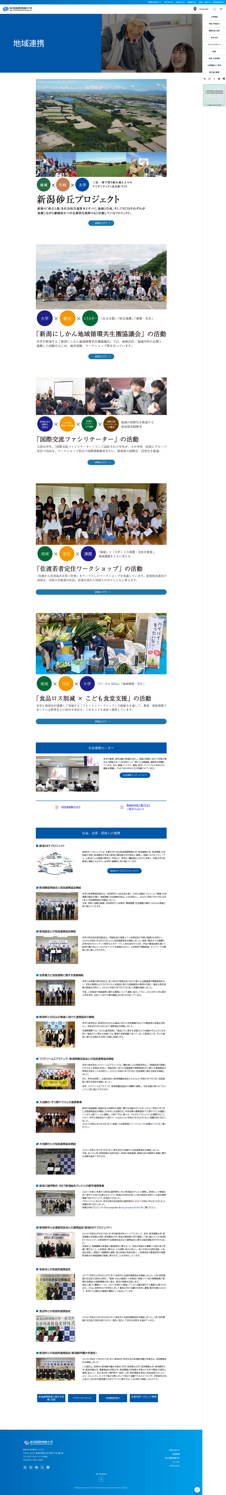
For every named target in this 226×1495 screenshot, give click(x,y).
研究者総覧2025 (70, 807)
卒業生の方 (180, 2)
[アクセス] (195, 9)
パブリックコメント (82, 1398)
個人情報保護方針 (172, 1458)
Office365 (174, 1466)
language (203, 9)
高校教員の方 (218, 2)
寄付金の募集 (214, 72)
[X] (204, 79)
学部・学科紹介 (214, 24)
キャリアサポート (214, 44)
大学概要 (214, 17)
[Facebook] (214, 79)
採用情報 (176, 1454)
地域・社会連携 (214, 58)
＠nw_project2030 (129, 1207)
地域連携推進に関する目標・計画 (51, 1398)
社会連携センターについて (135, 775)
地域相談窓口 (113, 1398)
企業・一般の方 (205, 2)
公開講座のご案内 (214, 65)
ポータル (176, 1462)
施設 (214, 51)
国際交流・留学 (214, 31)
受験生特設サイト (155, 2)
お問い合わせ (174, 1450)
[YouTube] (219, 79)
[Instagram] (209, 79)
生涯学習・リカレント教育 (144, 1396)
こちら (155, 1124)
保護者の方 (191, 2)
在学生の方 (168, 2)
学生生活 (214, 38)
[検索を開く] (214, 9)
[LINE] (224, 79)
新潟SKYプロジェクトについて (124, 871)
